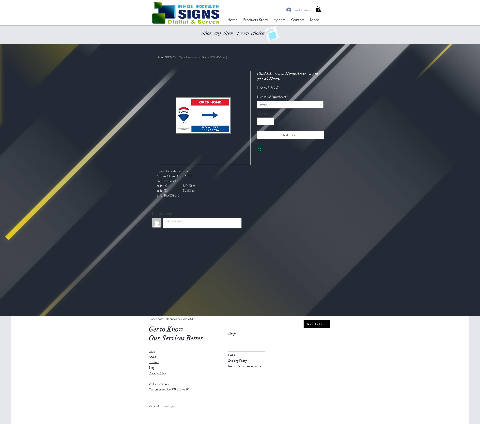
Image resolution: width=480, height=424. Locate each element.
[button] (318, 9)
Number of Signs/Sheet (272, 97)
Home (160, 57)
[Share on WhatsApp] (259, 149)
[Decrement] (260, 121)
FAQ (231, 355)
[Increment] (271, 121)
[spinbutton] (265, 121)
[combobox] (290, 104)
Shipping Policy (237, 360)
